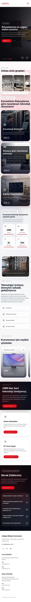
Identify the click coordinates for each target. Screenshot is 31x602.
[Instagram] (6, 548)
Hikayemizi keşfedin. (8, 406)
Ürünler (5, 40)
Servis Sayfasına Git (9, 432)
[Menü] (27, 3)
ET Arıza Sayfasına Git (10, 456)
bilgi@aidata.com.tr (8, 544)
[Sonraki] (27, 57)
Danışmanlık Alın (7, 487)
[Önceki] (22, 57)
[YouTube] (10, 548)
